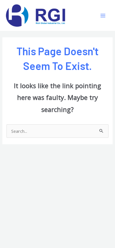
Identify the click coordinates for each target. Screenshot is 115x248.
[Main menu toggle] (103, 15)
